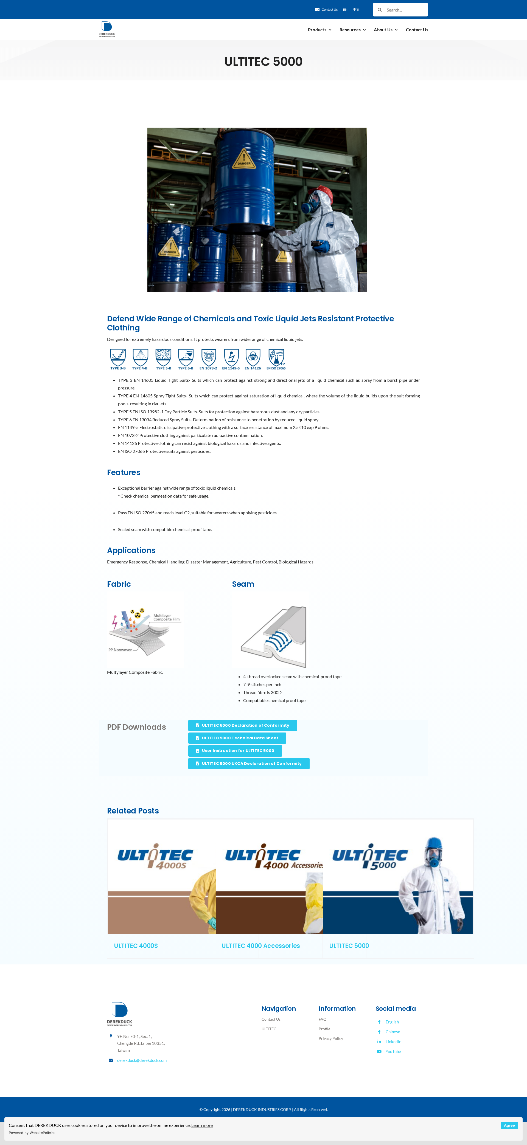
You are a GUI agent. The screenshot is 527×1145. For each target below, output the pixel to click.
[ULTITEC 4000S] (183, 877)
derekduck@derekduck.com (142, 1060)
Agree (509, 1125)
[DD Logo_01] (107, 23)
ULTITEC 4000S (136, 946)
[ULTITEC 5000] (398, 877)
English (392, 1021)
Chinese (393, 1031)
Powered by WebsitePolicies (32, 1133)
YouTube (393, 1051)
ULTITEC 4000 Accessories (261, 946)
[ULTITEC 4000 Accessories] (290, 877)
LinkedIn (393, 1041)
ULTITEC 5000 (349, 946)
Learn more (202, 1125)
